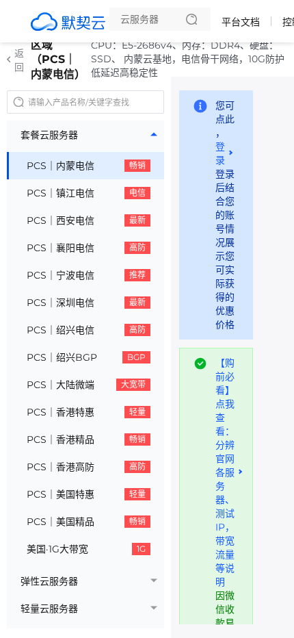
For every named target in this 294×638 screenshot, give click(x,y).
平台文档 (241, 22)
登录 (220, 153)
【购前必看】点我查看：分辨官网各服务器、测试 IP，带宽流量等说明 (225, 472)
